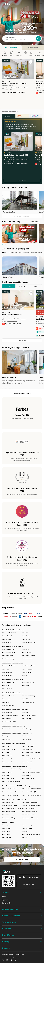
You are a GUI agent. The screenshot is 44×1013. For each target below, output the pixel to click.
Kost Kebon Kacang (28, 655)
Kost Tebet (25, 633)
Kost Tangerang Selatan (10, 715)
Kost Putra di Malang (29, 815)
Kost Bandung (6, 828)
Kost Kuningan (7, 639)
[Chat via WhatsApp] (39, 1008)
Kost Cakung (26, 685)
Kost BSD (25, 712)
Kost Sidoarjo (6, 837)
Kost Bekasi (6, 729)
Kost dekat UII (6, 775)
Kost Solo (25, 831)
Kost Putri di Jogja (8, 802)
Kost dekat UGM (7, 746)
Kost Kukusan (6, 739)
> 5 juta (35, 286)
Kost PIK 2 (5, 702)
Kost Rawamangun (28, 682)
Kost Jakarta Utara (8, 696)
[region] (22, 202)
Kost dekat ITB (7, 759)
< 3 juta (9, 286)
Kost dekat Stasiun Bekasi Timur (32, 795)
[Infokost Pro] (35, 116)
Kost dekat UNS (27, 762)
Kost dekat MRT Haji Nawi (30, 792)
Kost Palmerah (7, 672)
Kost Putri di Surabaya (9, 805)
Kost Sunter (6, 699)
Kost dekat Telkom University (11, 769)
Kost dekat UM (7, 755)
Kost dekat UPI (7, 762)
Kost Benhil (25, 649)
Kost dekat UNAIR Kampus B (31, 752)
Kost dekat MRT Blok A (9, 789)
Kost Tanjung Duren (28, 666)
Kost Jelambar (27, 672)
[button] (11, 47)
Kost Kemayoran (7, 655)
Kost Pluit (25, 699)
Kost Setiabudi (7, 636)
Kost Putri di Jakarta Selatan (31, 805)
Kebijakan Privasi (19, 954)
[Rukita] (8, 116)
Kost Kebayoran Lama (29, 642)
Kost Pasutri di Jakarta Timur (11, 808)
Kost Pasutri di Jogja (9, 818)
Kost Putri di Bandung (9, 811)
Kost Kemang (6, 642)
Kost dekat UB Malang (9, 749)
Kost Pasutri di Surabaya (30, 802)
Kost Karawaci (7, 718)
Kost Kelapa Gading (28, 696)
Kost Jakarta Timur (8, 682)
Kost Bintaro (26, 636)
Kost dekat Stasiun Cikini (10, 792)
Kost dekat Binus (27, 769)
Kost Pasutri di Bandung (30, 818)
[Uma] (22, 116)
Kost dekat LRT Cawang (10, 795)
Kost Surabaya (27, 828)
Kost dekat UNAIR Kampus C (31, 759)
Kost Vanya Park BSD (9, 722)
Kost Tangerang (7, 712)
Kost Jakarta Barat (8, 666)
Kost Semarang (27, 825)
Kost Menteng (26, 652)
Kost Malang (6, 831)
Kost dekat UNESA (28, 746)
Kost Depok (25, 736)
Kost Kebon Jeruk (8, 675)
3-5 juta (22, 286)
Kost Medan (6, 834)
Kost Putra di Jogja (8, 815)
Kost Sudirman (27, 659)
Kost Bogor (5, 736)
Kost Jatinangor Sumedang (31, 834)
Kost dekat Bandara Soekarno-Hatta (32, 789)
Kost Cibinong (26, 739)
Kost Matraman (7, 689)
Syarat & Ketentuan (7, 954)
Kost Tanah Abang (8, 659)
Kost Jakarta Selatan (9, 633)
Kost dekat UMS (7, 772)
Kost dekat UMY (27, 775)
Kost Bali (25, 837)
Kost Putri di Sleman (28, 808)
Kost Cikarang (26, 729)
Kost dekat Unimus (8, 778)
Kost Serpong (26, 718)
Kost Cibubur (6, 685)
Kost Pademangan (28, 702)
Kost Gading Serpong (29, 715)
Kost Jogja (5, 825)
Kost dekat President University (12, 781)
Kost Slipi (25, 675)
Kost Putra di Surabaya (29, 811)
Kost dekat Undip (27, 749)
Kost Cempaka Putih (8, 652)
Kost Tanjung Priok (8, 705)
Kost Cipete (26, 639)
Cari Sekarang (22, 860)
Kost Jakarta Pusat (8, 649)
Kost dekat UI (6, 752)
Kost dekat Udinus (28, 778)
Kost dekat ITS (27, 755)
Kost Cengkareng (27, 669)
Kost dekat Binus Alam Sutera (32, 772)
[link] (29, 877)
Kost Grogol (6, 669)
